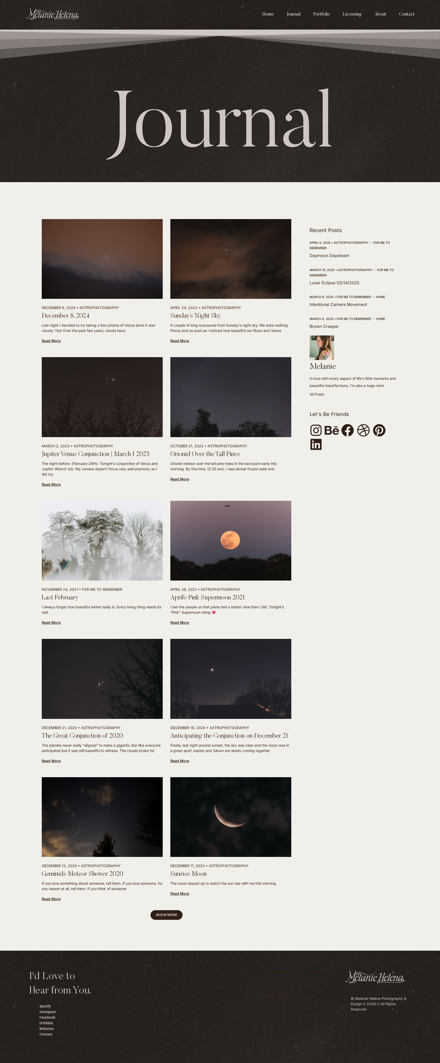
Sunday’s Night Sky (195, 316)
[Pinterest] (379, 430)
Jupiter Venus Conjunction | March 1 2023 (95, 454)
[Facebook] (347, 430)
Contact (407, 14)
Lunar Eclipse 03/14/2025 (334, 282)
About (380, 14)
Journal (293, 14)
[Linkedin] (316, 444)
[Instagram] (316, 430)
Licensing (352, 14)
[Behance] (331, 430)
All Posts (317, 394)
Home (268, 14)
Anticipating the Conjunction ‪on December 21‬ (229, 736)
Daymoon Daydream (329, 255)
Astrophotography (99, 307)
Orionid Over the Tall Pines (205, 454)
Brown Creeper (324, 326)
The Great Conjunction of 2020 (82, 736)
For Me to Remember (102, 589)
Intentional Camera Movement (338, 304)
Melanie (323, 367)
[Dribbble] (363, 430)
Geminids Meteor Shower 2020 (82, 874)
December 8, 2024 (65, 316)
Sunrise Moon (188, 874)
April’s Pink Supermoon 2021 (207, 598)
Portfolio (321, 14)
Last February (60, 598)
